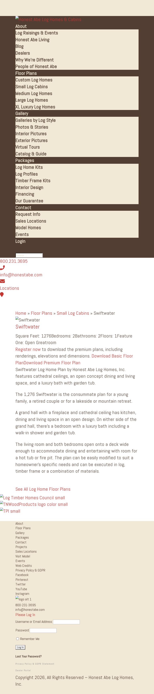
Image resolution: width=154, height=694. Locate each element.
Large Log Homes (31, 100)
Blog (19, 46)
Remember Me (29, 638)
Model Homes (28, 227)
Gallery (21, 113)
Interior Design (29, 187)
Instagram (22, 593)
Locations (9, 288)
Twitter (20, 584)
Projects (21, 546)
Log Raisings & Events (36, 33)
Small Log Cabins (31, 86)
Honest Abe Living (32, 39)
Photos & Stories (31, 127)
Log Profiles (26, 174)
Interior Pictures (31, 133)
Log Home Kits (29, 167)
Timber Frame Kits (32, 180)
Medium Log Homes (33, 93)
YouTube (21, 589)
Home (20, 313)
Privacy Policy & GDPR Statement (34, 663)
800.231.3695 (14, 261)
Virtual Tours (27, 147)
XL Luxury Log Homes (35, 107)
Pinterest (21, 579)
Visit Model (22, 556)
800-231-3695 (25, 605)
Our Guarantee (29, 201)
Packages (24, 160)
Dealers (22, 53)
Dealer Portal (23, 670)
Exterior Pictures (31, 140)
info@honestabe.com (21, 275)
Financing (24, 194)
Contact (23, 207)
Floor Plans (26, 73)
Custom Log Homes (33, 80)
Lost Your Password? (28, 656)
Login (20, 241)
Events (22, 234)
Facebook (22, 574)
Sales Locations (30, 221)
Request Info (27, 214)
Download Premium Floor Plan (52, 362)
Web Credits (23, 565)
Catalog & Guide (31, 154)
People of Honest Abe (36, 66)
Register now (28, 349)
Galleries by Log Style (35, 120)
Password (22, 630)
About (21, 26)
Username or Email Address (33, 621)
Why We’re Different (34, 60)
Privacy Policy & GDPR (30, 570)
